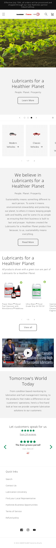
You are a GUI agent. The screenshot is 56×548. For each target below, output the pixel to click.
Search (9, 479)
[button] (3, 14)
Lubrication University (16, 492)
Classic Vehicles (35, 145)
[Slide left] (22, 161)
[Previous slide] (20, 118)
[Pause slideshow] (53, 118)
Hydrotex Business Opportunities (22, 505)
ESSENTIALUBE (24, 543)
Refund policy (12, 518)
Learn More (28, 100)
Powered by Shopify (35, 543)
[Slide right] (34, 161)
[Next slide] (36, 118)
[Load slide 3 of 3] (31, 117)
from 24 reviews (28, 434)
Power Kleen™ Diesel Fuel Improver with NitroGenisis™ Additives (12, 306)
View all (28, 327)
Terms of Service (14, 511)
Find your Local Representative (21, 498)
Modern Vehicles (12, 145)
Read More (28, 242)
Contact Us (11, 485)
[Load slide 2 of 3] (28, 117)
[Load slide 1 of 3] (24, 117)
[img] (28, 431)
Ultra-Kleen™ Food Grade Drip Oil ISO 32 (35, 305)
